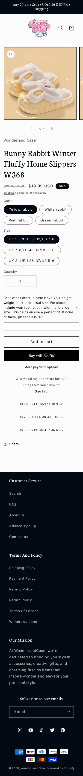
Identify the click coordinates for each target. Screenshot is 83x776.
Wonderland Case (33, 768)
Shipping (9, 192)
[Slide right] (52, 128)
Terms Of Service (24, 611)
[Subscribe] (68, 712)
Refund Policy (21, 589)
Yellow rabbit (20, 209)
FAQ (12, 504)
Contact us (18, 537)
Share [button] (14, 444)
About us (17, 515)
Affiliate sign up (22, 526)
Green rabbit (51, 220)
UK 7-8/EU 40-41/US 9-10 (32, 250)
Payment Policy (22, 578)
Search (15, 493)
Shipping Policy (22, 568)
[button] (9, 28)
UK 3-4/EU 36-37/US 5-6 (31, 261)
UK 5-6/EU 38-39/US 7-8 (31, 239)
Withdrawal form (23, 622)
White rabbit (55, 209)
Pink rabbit (18, 220)
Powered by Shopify (60, 768)
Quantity (10, 271)
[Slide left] (31, 128)
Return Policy (20, 600)
